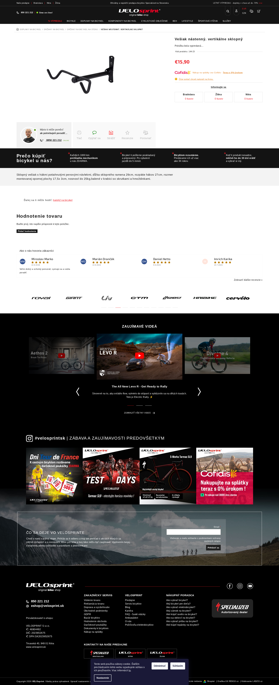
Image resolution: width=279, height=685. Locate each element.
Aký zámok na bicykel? (178, 611)
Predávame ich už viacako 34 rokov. (186, 158)
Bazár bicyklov (92, 618)
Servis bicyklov (133, 603)
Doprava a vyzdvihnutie (97, 607)
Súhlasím (178, 666)
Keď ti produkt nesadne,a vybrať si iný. (241, 158)
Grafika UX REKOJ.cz (228, 681)
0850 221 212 (54, 140)
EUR (244, 9)
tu (130, 670)
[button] (103, 306)
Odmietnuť (160, 666)
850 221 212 (27, 12)
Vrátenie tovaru (92, 600)
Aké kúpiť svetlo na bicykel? (181, 614)
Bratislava (38, 3)
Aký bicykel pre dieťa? (178, 603)
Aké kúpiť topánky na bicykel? (182, 625)
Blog (127, 607)
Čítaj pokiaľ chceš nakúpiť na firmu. (196, 79)
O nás (128, 621)
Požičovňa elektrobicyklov (139, 625)
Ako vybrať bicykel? (177, 600)
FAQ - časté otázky (135, 614)
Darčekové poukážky (95, 625)
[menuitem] (55, 21)
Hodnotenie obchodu (95, 621)
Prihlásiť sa (213, 547)
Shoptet (211, 681)
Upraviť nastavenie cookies (83, 681)
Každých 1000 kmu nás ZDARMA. (84, 158)
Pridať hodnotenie (27, 231)
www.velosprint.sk (36, 647)
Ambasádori (131, 618)
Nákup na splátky (93, 632)
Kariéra (129, 611)
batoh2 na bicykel (62, 200)
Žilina (57, 3)
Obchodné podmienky (96, 611)
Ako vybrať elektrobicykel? (180, 607)
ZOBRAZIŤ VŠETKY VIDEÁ (137, 413)
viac (261, 3)
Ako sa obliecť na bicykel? (180, 618)
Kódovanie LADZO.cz (252, 681)
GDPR (87, 614)
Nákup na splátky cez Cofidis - (218, 72)
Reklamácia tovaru (94, 603)
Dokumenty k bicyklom (96, 628)
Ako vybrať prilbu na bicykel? (182, 621)
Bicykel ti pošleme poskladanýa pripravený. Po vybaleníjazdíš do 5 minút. (138, 158)
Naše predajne (23, 3)
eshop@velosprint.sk (47, 606)
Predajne (130, 600)
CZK (244, 13)
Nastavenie (103, 678)
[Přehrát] (61, 355)
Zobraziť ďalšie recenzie (247, 280)
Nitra (49, 3)
